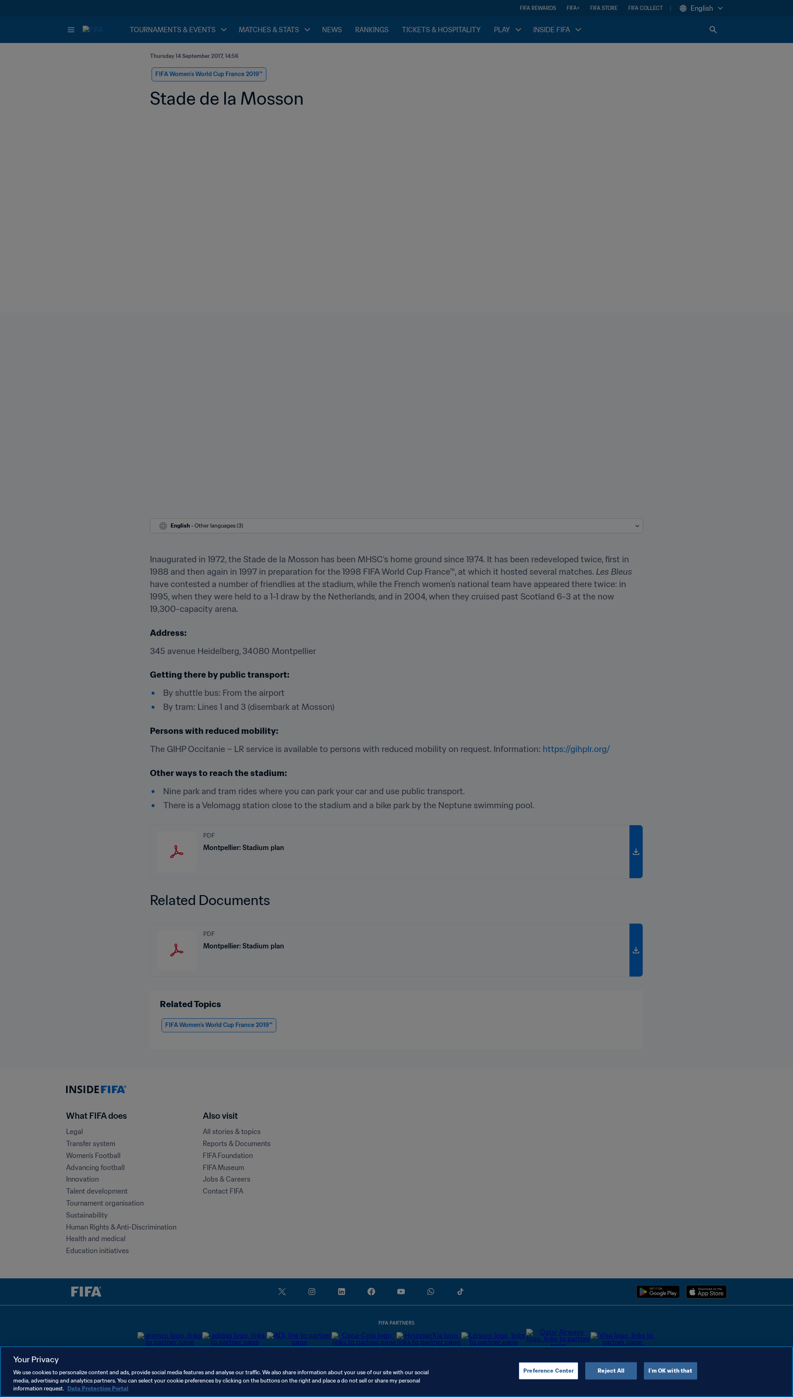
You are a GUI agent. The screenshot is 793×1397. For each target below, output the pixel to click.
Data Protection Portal (97, 1388)
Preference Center (548, 1370)
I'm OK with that (670, 1370)
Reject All (611, 1370)
